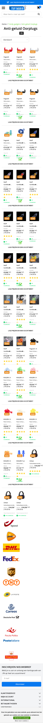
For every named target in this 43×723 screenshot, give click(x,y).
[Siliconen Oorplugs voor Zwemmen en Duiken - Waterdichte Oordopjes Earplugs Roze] (8, 341)
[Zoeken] (39, 14)
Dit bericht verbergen (22, 718)
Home (4, 24)
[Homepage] (19, 7)
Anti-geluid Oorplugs (29, 24)
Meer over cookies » (22, 721)
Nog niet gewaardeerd (9, 513)
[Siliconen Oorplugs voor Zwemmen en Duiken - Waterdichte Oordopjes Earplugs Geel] (34, 258)
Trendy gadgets (14, 24)
